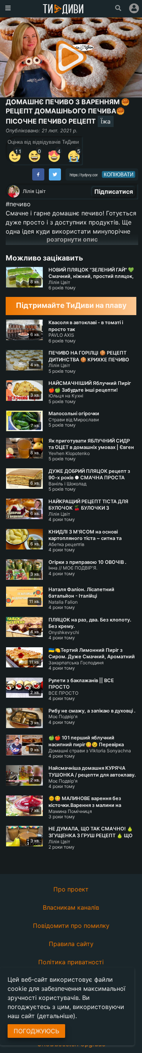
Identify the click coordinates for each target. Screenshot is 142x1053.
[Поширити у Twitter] (55, 174)
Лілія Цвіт (34, 191)
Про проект (71, 889)
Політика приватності (71, 962)
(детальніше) (56, 1016)
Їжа (106, 121)
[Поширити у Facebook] (38, 174)
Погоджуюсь (36, 1031)
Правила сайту (71, 944)
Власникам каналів (71, 907)
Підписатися (113, 191)
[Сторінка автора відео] (14, 191)
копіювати (118, 174)
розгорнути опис (72, 239)
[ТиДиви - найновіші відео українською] (63, 9)
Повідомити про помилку (71, 925)
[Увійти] (134, 8)
